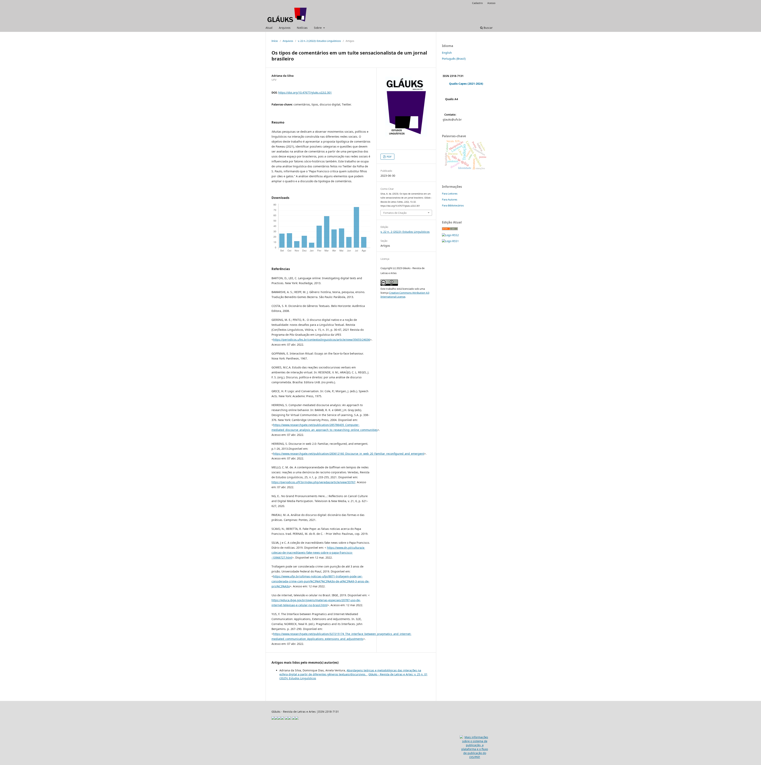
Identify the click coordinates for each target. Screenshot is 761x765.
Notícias (302, 28)
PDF (389, 156)
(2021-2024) (475, 83)
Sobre (318, 28)
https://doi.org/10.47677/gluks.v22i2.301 (305, 92)
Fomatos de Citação (395, 213)
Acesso (491, 3)
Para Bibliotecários (453, 205)
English (447, 53)
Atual (269, 28)
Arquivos (285, 28)
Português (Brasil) (454, 58)
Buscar (488, 28)
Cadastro (477, 3)
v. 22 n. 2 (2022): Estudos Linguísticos (319, 41)
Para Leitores (449, 193)
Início (275, 41)
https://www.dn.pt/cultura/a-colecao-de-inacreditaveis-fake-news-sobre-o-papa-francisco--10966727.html (318, 552)
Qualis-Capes (458, 83)
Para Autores (449, 199)
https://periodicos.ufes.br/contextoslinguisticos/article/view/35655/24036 (321, 339)
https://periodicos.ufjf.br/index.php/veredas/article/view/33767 (313, 482)
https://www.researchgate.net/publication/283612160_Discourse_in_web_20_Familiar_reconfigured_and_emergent (348, 453)
